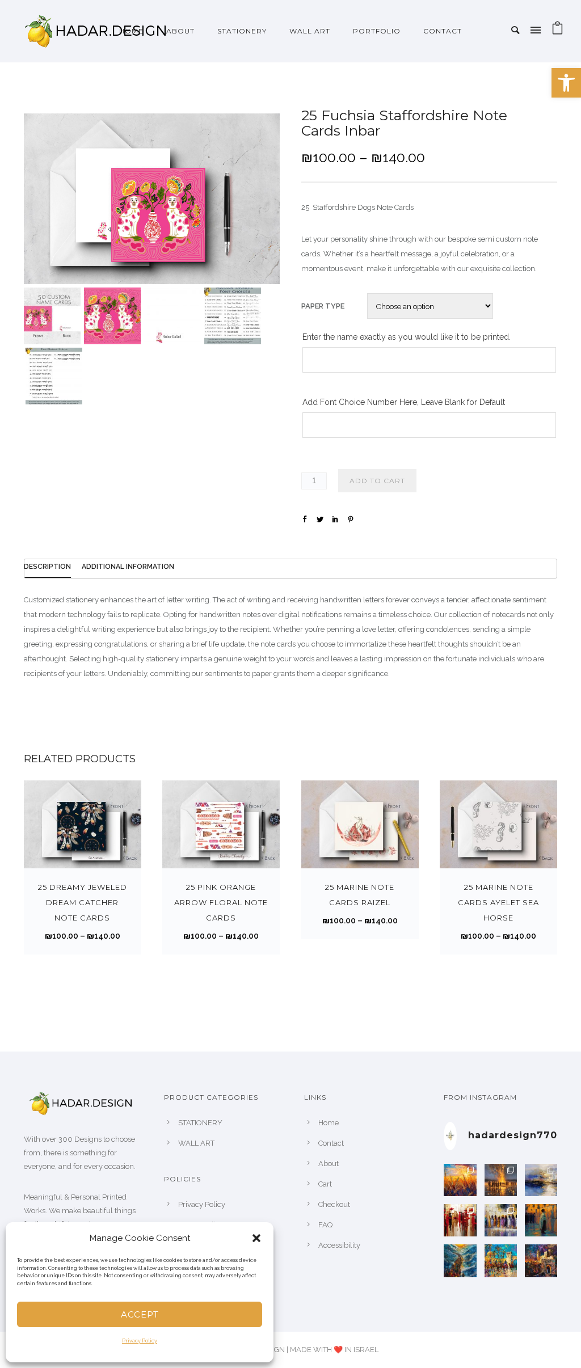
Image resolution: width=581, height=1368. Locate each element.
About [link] (328, 1163)
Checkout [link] (334, 1204)
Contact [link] (442, 31)
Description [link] (47, 567)
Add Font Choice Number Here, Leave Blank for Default (403, 402)
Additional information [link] (128, 567)
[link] (566, 83)
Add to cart (377, 480)
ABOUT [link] (180, 31)
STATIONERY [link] (242, 31)
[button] (256, 1238)
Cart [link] (325, 1184)
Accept (140, 1314)
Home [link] (131, 31)
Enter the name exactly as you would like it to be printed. (406, 336)
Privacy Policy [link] (139, 1341)
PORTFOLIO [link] (377, 31)
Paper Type (322, 306)
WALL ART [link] (309, 31)
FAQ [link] (325, 1225)
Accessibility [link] (339, 1245)
